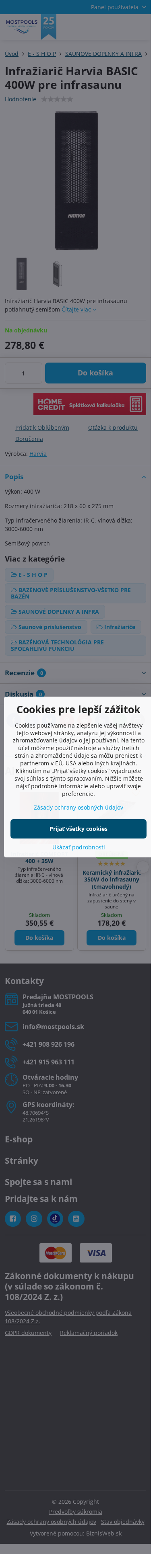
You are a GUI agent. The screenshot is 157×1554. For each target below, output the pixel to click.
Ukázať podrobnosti (78, 847)
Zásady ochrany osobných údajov (78, 807)
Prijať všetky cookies (78, 828)
